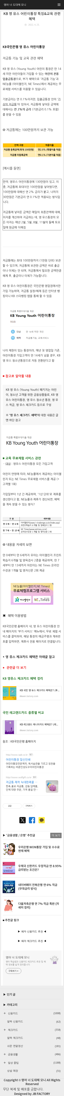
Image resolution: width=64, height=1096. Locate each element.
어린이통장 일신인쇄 (18, 759)
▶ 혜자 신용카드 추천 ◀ (32, 931)
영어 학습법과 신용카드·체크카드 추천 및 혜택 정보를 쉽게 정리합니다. (26, 963)
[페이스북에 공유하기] (32, 820)
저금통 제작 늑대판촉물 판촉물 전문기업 (22, 782)
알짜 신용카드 (34, 1021)
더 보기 (56, 835)
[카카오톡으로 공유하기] (42, 820)
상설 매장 (34, 1071)
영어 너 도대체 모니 (18, 957)
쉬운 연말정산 (34, 1046)
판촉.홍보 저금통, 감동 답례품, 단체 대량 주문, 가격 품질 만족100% (22, 788)
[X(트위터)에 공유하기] (22, 820)
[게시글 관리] (18, 806)
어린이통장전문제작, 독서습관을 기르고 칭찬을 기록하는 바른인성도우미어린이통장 (30, 765)
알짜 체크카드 (34, 1038)
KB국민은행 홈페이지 (23, 741)
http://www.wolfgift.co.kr (18, 777)
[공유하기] (14, 806)
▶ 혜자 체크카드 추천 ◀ (32, 941)
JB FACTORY (41, 1094)
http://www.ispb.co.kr (17, 754)
